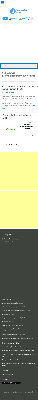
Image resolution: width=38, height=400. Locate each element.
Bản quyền (14, 392)
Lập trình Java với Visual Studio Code (13, 310)
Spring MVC (5, 321)
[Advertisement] (19, 43)
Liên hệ (20, 392)
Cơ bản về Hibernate (16, 360)
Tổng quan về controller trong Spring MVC (15, 338)
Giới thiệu (6, 392)
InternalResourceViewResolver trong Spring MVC (20, 88)
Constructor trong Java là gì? (10, 334)
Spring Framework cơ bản (10, 303)
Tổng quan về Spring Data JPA (11, 318)
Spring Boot (5, 314)
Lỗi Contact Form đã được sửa (11, 239)
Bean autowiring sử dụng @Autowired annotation (17, 329)
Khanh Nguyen (9, 93)
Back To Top (29, 396)
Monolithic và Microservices (19, 347)
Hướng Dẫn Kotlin (7, 374)
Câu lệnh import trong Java (10, 325)
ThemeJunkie (21, 396)
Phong (4, 360)
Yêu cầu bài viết (28, 392)
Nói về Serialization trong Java (11, 307)
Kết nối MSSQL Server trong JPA (25, 350)
